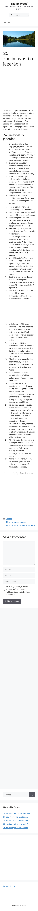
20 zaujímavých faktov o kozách (16, 813)
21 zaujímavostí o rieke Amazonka (20, 525)
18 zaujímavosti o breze (16, 522)
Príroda (9, 519)
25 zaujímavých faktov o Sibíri (15, 828)
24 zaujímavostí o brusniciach (15, 820)
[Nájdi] (32, 794)
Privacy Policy (9, 886)
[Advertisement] (19, 89)
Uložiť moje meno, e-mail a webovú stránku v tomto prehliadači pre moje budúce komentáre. (17, 591)
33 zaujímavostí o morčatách (15, 817)
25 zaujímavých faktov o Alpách (16, 824)
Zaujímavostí (19, 3)
